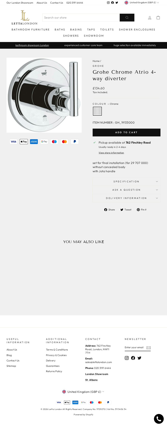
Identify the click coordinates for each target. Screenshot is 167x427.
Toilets (107, 29)
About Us (42, 2)
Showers (71, 35)
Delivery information (126, 198)
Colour (105, 103)
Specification (126, 181)
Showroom (94, 35)
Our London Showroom (20, 2)
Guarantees (53, 365)
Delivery (51, 360)
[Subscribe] (148, 347)
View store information (111, 152)
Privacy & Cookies (56, 355)
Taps (91, 29)
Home (96, 61)
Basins (76, 29)
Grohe (98, 65)
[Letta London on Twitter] (139, 358)
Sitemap (11, 365)
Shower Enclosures (137, 29)
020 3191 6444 (74, 2)
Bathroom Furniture (31, 29)
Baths (60, 29)
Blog (9, 355)
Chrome (97, 111)
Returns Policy (54, 371)
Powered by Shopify (83, 414)
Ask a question (126, 189)
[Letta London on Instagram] (127, 358)
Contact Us (56, 2)
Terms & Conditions (57, 349)
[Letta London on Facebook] (133, 358)
